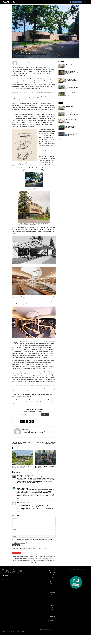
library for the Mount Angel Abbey (38, 96)
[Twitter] (6, 579)
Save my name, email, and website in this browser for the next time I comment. (33, 539)
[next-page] (61, 98)
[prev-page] (59, 98)
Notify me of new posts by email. (19, 543)
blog (19, 51)
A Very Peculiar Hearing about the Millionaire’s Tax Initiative (71, 80)
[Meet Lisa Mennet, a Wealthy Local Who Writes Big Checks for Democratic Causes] (61, 72)
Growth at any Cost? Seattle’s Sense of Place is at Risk (71, 94)
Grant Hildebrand (24, 63)
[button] (85, 1)
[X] (24, 421)
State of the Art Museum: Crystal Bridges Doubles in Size (20, 467)
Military (60, 135)
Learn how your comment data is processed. (40, 548)
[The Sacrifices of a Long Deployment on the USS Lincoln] (61, 134)
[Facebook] (21, 421)
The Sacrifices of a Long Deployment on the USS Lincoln (71, 134)
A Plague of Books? (70, 64)
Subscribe (45, 414)
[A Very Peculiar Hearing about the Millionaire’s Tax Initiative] (61, 80)
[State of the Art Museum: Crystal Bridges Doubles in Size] (22, 457)
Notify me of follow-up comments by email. (21, 542)
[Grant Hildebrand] (15, 63)
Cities (60, 95)
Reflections (60, 67)
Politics (60, 122)
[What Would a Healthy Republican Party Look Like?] (61, 127)
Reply (18, 484)
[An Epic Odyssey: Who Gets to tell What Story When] (45, 457)
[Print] (33, 421)
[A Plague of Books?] (61, 66)
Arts (16, 51)
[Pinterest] (27, 421)
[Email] (30, 421)
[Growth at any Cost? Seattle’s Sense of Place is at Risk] (61, 94)
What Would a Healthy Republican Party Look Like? (70, 128)
